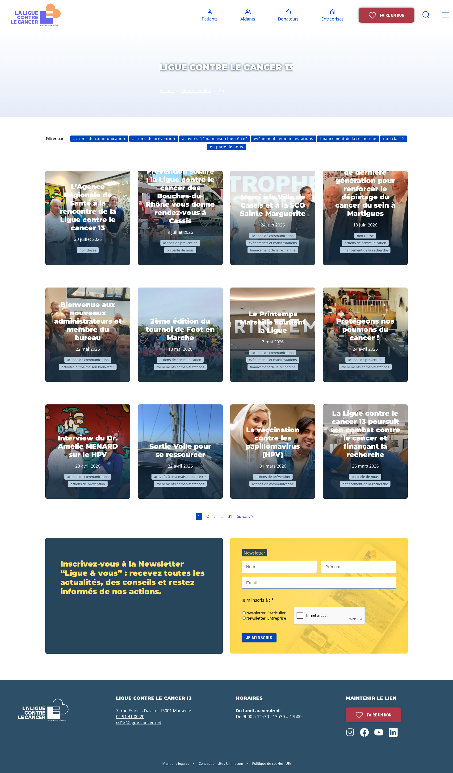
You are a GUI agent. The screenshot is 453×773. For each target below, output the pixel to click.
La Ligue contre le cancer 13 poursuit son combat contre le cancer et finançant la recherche (365, 434)
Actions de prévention (153, 138)
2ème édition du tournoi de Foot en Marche (180, 329)
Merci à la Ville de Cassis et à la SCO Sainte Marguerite (273, 205)
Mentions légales (175, 763)
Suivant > (245, 516)
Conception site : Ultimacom (221, 763)
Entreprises (332, 19)
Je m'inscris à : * (258, 600)
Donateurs (288, 19)
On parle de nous (226, 146)
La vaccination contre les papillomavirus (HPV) (273, 442)
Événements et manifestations (283, 138)
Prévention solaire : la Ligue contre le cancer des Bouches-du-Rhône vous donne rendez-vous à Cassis (180, 196)
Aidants (247, 19)
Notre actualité (196, 90)
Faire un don (379, 714)
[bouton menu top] (445, 15)
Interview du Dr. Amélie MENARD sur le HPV (88, 446)
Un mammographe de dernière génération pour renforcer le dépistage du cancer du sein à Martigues (365, 189)
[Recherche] (426, 18)
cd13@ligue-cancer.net (138, 722)
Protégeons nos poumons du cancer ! (365, 329)
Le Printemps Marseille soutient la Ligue (273, 322)
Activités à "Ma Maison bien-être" (214, 138)
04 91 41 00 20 (130, 716)
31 (230, 516)
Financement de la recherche (348, 138)
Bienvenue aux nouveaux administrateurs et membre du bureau (88, 321)
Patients (210, 19)
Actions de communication (99, 138)
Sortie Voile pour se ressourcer (180, 450)
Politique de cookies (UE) (271, 763)
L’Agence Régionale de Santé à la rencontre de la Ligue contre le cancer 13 (88, 207)
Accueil (167, 90)
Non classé (393, 138)
